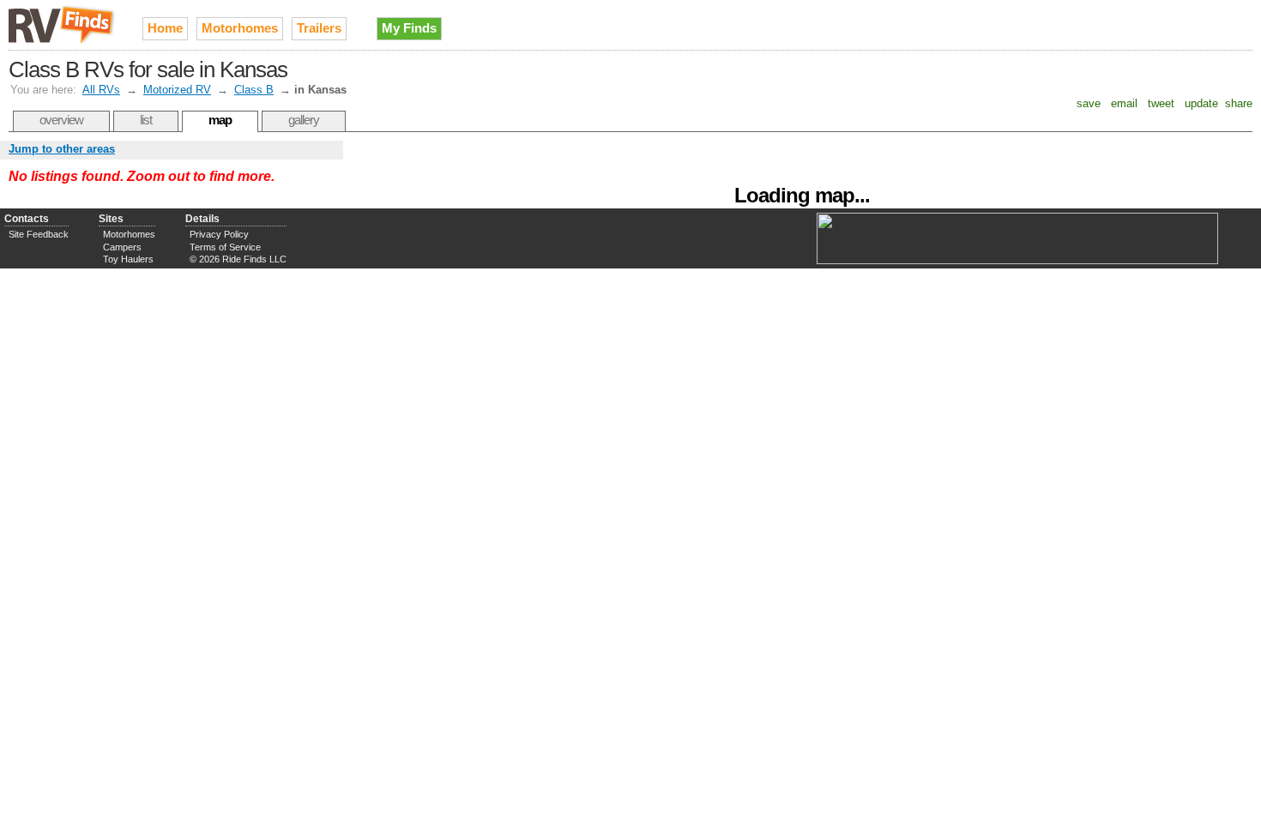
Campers (122, 247)
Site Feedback (39, 234)
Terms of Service (225, 247)
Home (165, 28)
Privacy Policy (219, 234)
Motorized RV (177, 89)
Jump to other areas (62, 148)
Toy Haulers (128, 259)
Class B (254, 89)
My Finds (409, 28)
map (220, 119)
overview (61, 119)
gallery (303, 119)
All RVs (101, 89)
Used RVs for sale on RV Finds (63, 24)
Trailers (319, 28)
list (146, 119)
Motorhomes (240, 28)
